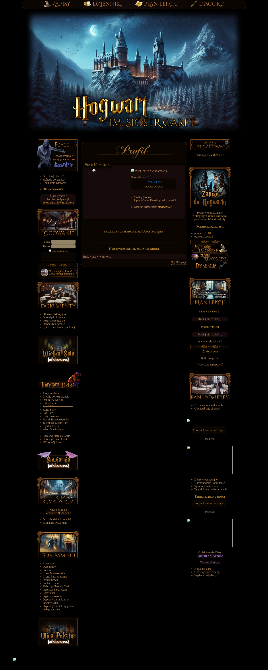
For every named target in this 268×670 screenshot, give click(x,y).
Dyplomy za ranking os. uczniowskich (56, 601)
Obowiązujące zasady (207, 572)
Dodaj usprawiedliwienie (208, 405)
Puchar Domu (51, 583)
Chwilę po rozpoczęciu (56, 396)
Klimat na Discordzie (55, 522)
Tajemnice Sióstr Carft (55, 422)
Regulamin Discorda (54, 182)
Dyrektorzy (49, 566)
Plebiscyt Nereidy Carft (56, 435)
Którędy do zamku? (54, 179)
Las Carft (48, 412)
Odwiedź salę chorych (207, 408)
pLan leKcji (160, 4)
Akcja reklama (51, 393)
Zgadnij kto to (51, 426)
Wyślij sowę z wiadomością (150, 170)
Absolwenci (50, 563)
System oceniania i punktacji (59, 327)
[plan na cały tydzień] (209, 341)
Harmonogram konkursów (209, 482)
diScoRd (211, 4)
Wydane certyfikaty (205, 575)
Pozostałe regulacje (54, 320)
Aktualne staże (202, 568)
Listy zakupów (51, 416)
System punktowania (206, 486)
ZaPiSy (61, 4)
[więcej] (210, 438)
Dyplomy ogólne (52, 596)
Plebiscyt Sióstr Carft (55, 439)
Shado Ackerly (179, 264)
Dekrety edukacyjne (205, 479)
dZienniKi (107, 4)
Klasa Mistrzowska (54, 573)
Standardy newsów (54, 323)
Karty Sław (49, 409)
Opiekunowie (50, 579)
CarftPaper (49, 592)
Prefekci (47, 570)
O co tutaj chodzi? (53, 176)
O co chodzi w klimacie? (57, 519)
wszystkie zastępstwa (210, 364)
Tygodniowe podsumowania (210, 489)
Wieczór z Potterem (54, 429)
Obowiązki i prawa (54, 317)
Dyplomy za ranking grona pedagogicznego (58, 607)
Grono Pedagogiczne (55, 576)
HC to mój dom (52, 442)
